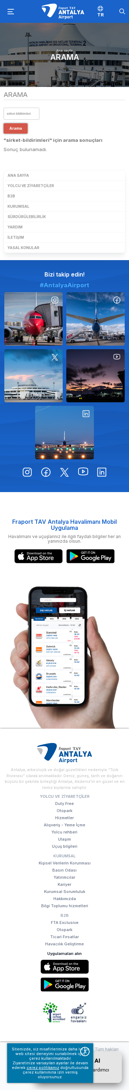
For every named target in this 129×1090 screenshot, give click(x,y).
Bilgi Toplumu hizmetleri (64, 905)
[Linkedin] (64, 432)
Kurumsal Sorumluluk (64, 891)
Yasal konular (23, 248)
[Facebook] (95, 319)
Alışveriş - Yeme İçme (64, 824)
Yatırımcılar (64, 877)
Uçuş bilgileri (64, 846)
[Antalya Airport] (63, 11)
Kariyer (64, 884)
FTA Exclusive (64, 922)
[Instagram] (33, 319)
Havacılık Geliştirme (64, 943)
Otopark (64, 810)
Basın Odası (64, 870)
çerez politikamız (43, 1067)
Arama (64, 57)
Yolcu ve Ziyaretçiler (31, 186)
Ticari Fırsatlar (64, 936)
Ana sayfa (64, 50)
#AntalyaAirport (64, 285)
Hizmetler (64, 817)
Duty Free (64, 803)
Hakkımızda (64, 898)
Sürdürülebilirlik (27, 217)
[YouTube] (95, 376)
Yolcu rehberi (64, 832)
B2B (11, 196)
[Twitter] (33, 376)
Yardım (15, 227)
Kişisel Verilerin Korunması (65, 863)
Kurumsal (18, 206)
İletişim (16, 237)
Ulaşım (64, 839)
